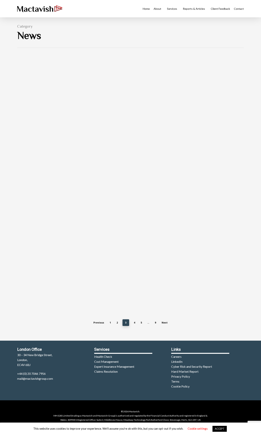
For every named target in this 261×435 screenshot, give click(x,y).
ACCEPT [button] (220, 428)
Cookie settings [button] (198, 428)
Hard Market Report (185, 371)
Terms (175, 381)
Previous (98, 322)
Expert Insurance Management (114, 366)
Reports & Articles (194, 8)
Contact (239, 8)
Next (165, 322)
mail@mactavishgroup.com (35, 378)
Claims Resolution (106, 371)
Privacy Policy (180, 376)
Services (172, 8)
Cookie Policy (180, 386)
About (157, 8)
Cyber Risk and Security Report (191, 366)
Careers (176, 356)
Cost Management (106, 361)
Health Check (103, 356)
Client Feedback (220, 8)
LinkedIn (176, 361)
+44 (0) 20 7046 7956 (31, 373)
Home (146, 8)
